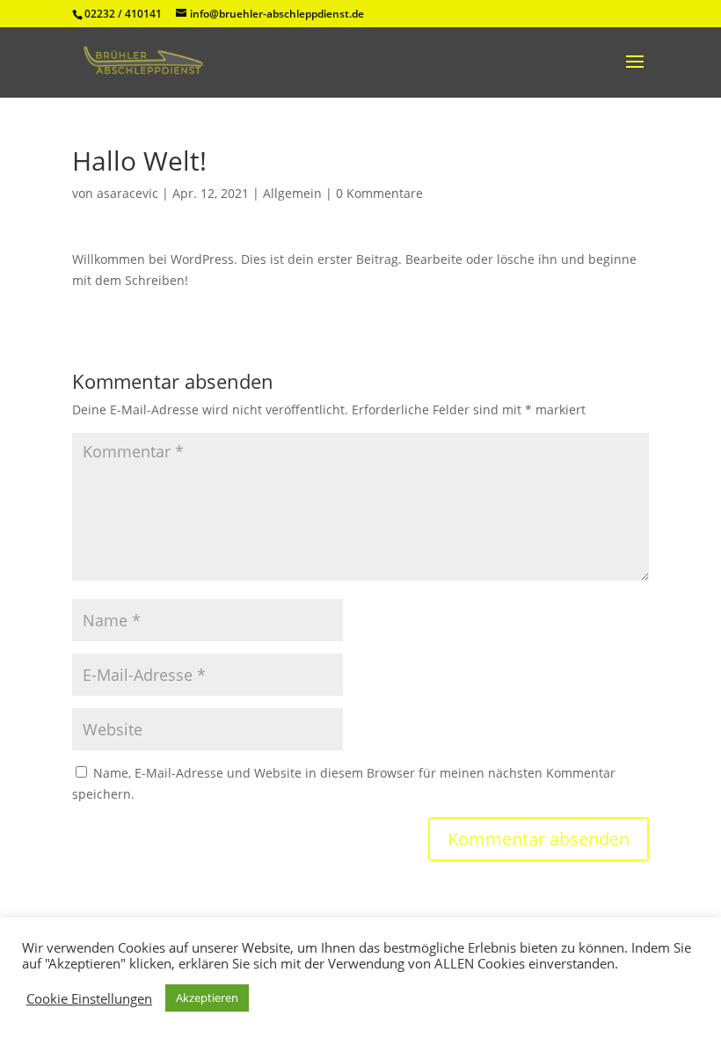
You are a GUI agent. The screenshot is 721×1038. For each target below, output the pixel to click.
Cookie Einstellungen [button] (89, 998)
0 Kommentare (379, 193)
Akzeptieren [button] (207, 997)
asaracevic (127, 193)
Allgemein (292, 193)
